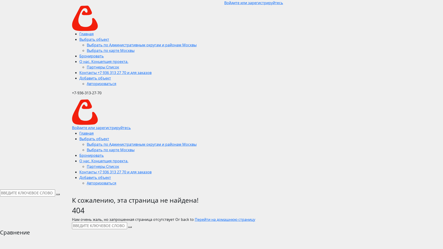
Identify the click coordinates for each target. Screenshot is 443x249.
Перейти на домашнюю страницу (225, 219)
